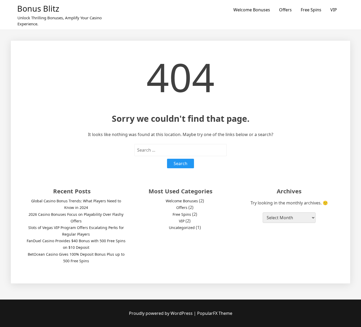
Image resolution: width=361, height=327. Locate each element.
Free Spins (311, 10)
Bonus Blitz (38, 8)
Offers (285, 10)
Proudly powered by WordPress (161, 313)
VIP (333, 10)
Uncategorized (182, 227)
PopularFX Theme (214, 313)
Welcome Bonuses (251, 10)
